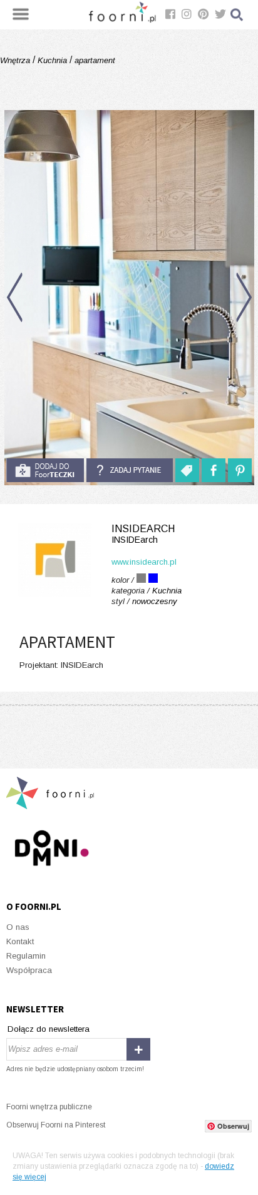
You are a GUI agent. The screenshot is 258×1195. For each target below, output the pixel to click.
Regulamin (26, 956)
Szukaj (237, 14)
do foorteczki (45, 470)
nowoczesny (154, 601)
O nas (17, 927)
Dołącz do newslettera (49, 1029)
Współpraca (29, 970)
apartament (93, 60)
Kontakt (20, 941)
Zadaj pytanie (129, 470)
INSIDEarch (143, 534)
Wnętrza (16, 60)
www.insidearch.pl (144, 562)
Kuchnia (52, 60)
